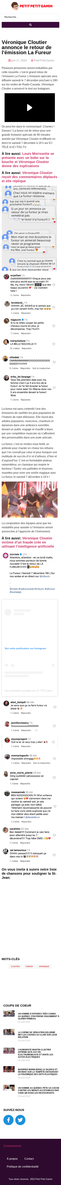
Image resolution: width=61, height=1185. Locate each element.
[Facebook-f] (8, 1120)
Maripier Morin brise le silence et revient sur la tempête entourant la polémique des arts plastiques (38, 1072)
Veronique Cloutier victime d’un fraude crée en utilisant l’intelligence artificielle (28, 542)
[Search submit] (30, 25)
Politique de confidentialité (23, 1166)
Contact (29, 1158)
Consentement (12, 1145)
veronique (44, 966)
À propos (12, 1158)
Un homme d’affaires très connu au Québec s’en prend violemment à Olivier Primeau (38, 1016)
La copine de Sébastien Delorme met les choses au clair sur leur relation (37, 1035)
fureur (29, 966)
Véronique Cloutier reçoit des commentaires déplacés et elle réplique (29, 177)
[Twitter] (20, 1120)
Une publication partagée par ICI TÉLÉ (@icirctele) (32, 690)
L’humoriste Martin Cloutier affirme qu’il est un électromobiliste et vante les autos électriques (35, 1053)
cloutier (15, 966)
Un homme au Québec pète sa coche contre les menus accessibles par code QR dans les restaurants (38, 1090)
